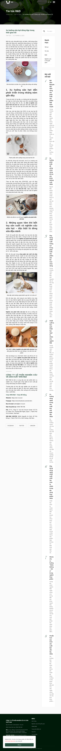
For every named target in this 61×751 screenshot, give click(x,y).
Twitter (21, 425)
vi (48, 2)
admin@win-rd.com (19, 404)
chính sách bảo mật (10, 741)
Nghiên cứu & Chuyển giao (48, 60)
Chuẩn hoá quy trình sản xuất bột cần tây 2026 (51, 645)
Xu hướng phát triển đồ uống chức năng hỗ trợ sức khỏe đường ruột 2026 (51, 171)
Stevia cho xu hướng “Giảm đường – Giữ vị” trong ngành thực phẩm (51, 568)
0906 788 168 (21, 407)
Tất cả (46, 47)
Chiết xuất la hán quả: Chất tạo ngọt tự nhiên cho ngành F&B (51, 332)
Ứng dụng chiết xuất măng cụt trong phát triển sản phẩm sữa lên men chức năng (51, 251)
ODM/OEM (34, 726)
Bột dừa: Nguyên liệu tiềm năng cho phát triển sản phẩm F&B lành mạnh (51, 93)
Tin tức (47, 51)
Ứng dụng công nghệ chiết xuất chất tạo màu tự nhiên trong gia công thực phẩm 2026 (51, 482)
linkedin (32, 425)
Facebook (11, 425)
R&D (46, 55)
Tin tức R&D (17, 14)
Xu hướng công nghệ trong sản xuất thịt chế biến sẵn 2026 (51, 405)
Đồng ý (19, 745)
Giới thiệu (34, 721)
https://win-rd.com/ (17, 398)
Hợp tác (34, 731)
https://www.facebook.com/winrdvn (22, 401)
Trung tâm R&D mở (36, 729)
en (50, 2)
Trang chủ (9, 14)
